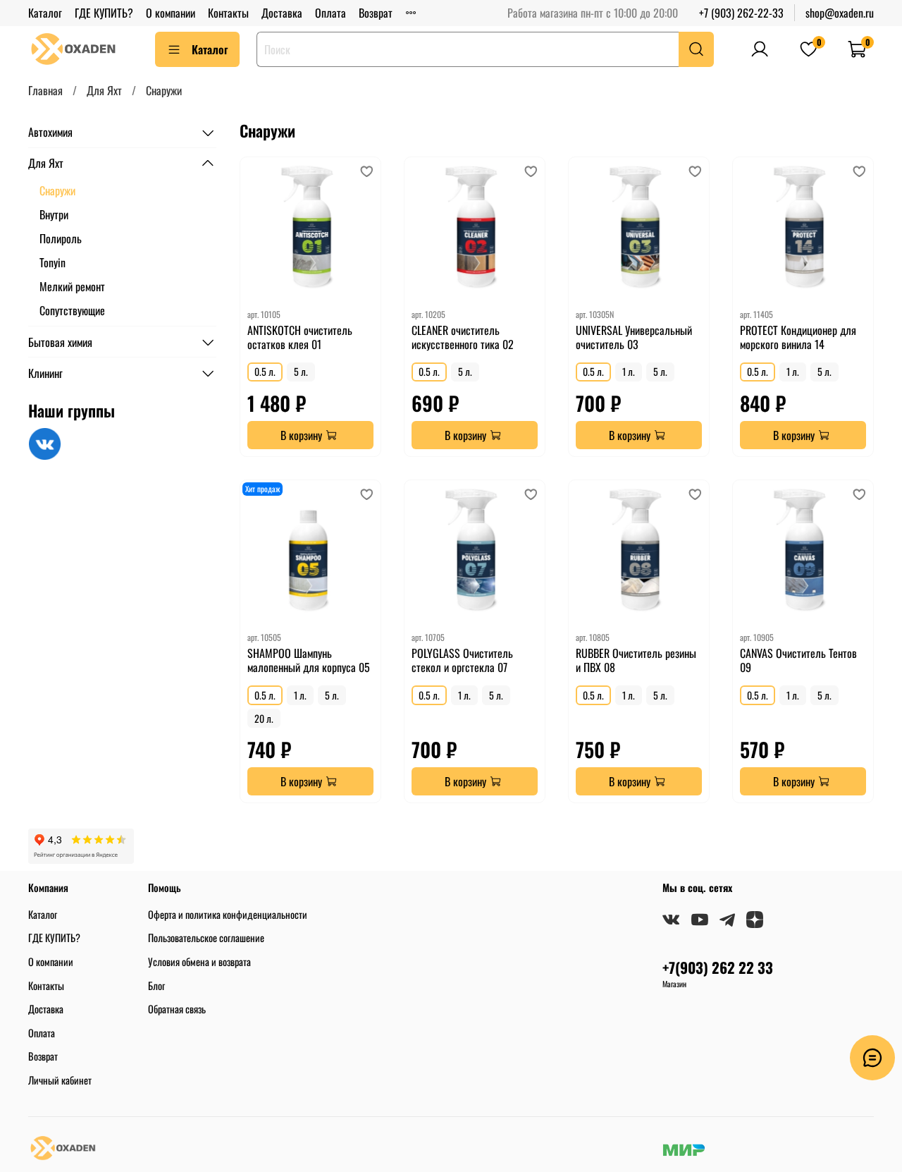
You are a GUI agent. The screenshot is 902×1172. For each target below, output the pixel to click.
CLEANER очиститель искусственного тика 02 (463, 337)
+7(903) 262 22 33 (717, 967)
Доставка (281, 12)
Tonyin (52, 262)
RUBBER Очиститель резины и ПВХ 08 (636, 660)
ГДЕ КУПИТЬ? (104, 12)
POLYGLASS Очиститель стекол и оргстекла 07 (462, 660)
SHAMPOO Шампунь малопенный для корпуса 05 (308, 660)
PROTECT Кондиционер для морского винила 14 (798, 337)
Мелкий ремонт (72, 286)
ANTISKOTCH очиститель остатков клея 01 (299, 337)
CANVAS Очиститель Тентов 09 (798, 660)
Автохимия (50, 132)
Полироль (60, 238)
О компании (170, 12)
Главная (45, 90)
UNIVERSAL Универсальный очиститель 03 (634, 337)
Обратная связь (177, 1008)
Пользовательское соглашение (206, 937)
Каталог (45, 12)
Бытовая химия (60, 342)
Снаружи (57, 190)
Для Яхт (104, 90)
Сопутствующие (72, 310)
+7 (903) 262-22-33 (741, 12)
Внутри (53, 214)
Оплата (330, 12)
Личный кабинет (60, 1080)
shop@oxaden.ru (839, 12)
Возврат (376, 12)
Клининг (45, 373)
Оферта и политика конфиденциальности (227, 914)
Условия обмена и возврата (199, 961)
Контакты (228, 12)
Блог (156, 985)
